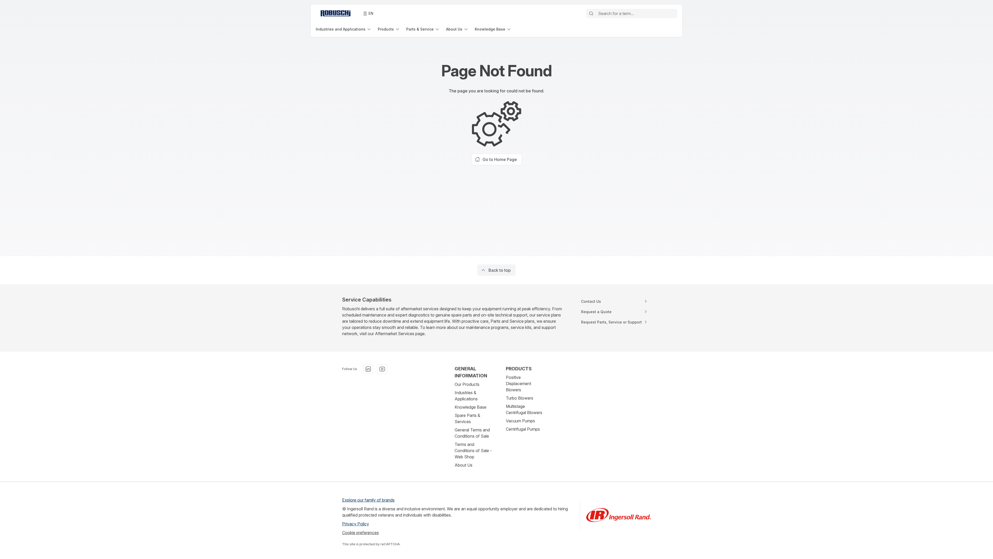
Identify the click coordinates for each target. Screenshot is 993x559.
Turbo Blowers (519, 398)
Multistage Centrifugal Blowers (524, 409)
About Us (463, 465)
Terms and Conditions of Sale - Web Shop (473, 450)
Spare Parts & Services (467, 418)
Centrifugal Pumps (523, 429)
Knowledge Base (470, 407)
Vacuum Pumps (520, 420)
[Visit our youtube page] (382, 369)
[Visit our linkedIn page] (368, 369)
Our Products (467, 384)
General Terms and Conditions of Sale (472, 433)
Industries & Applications (466, 395)
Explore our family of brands (368, 500)
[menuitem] (344, 29)
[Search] (591, 13)
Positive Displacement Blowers (518, 383)
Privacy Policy (355, 523)
